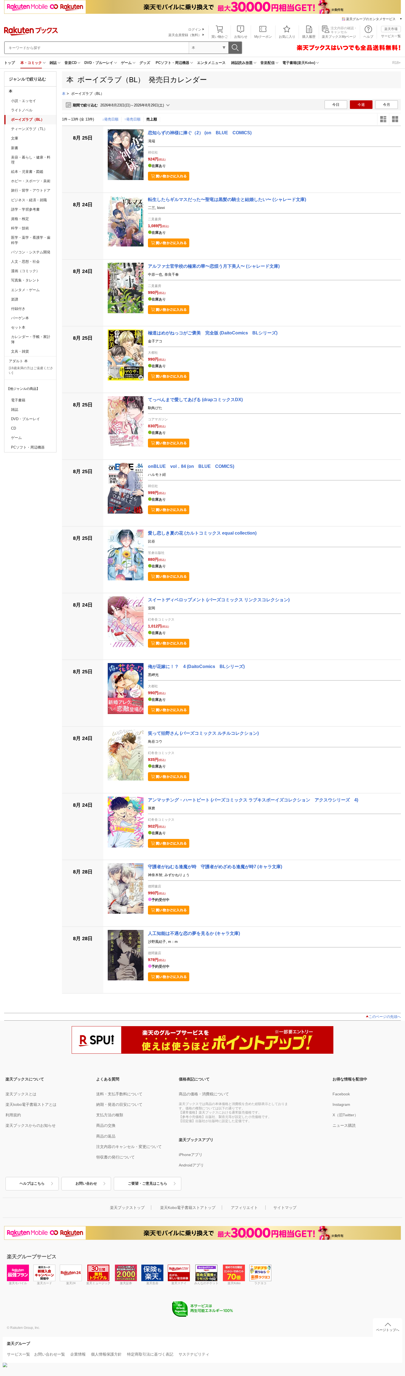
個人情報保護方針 (106, 1354)
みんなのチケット (206, 1283)
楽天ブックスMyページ (339, 37)
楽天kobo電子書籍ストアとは (31, 1104)
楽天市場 (391, 29)
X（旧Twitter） (345, 1115)
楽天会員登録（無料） (184, 35)
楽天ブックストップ (127, 1207)
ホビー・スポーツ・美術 (30, 181)
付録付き (18, 309)
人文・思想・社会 (25, 261)
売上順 (151, 119)
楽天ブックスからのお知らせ (31, 1125)
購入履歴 (308, 37)
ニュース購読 (344, 1125)
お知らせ (240, 37)
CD (13, 428)
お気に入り (287, 37)
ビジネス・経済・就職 (29, 200)
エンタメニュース (211, 63)
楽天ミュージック (98, 1283)
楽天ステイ (179, 1283)
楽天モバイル (18, 1283)
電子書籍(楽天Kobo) (298, 63)
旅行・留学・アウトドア (30, 190)
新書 (14, 148)
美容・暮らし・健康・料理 (30, 159)
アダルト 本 (18, 361)
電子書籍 (18, 400)
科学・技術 (20, 228)
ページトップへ (387, 1330)
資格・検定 (20, 219)
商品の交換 (105, 1125)
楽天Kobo (234, 1283)
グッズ (144, 63)
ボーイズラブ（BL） (27, 119)
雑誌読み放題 (242, 63)
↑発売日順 (132, 119)
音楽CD (70, 63)
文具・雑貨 (20, 351)
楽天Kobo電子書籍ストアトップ (187, 1207)
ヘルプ (368, 37)
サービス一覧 (391, 36)
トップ (9, 63)
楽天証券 (126, 1283)
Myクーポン (263, 37)
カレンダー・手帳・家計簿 (30, 339)
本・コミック (31, 63)
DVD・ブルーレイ (98, 63)
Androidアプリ (191, 1165)
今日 (335, 105)
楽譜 (14, 299)
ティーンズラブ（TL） (29, 129)
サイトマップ (284, 1207)
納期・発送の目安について (119, 1104)
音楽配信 (267, 63)
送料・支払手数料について (119, 1094)
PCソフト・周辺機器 (172, 63)
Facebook (341, 1094)
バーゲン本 (20, 318)
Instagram (341, 1104)
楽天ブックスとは (21, 1094)
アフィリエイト (244, 1207)
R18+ (396, 63)
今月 (386, 105)
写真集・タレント (25, 280)
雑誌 (53, 63)
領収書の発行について (115, 1157)
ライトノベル (22, 110)
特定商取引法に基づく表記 (150, 1354)
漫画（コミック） (25, 271)
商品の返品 (105, 1136)
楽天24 (70, 1283)
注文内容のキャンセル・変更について (129, 1146)
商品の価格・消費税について (204, 1094)
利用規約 (13, 1115)
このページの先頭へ (385, 1017)
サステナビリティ (194, 1354)
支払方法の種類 (109, 1115)
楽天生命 (152, 1283)
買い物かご (219, 37)
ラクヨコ (260, 1283)
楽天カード (44, 1283)
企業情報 (78, 1354)
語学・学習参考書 (25, 209)
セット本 (18, 327)
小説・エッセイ (23, 101)
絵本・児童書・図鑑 (27, 172)
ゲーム (126, 63)
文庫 (14, 138)
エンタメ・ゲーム (25, 290)
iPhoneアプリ (190, 1154)
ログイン (194, 29)
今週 (361, 105)
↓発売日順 (110, 119)
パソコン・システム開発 (30, 252)
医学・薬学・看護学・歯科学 (30, 240)
